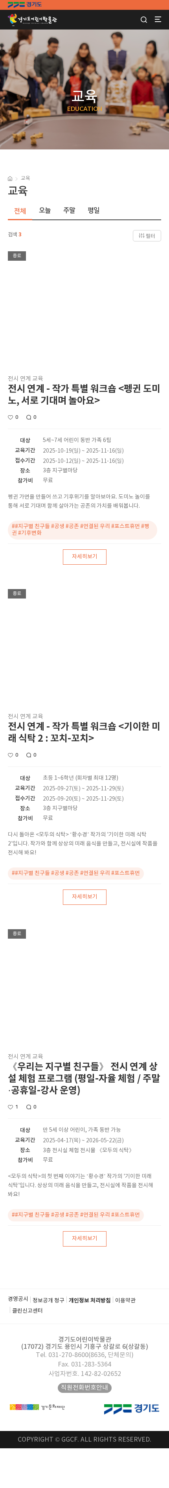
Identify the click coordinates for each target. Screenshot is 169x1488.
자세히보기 (84, 557)
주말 (69, 210)
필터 (150, 236)
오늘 (45, 210)
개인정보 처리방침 (90, 1301)
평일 (93, 210)
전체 (20, 211)
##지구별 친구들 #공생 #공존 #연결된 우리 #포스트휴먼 (76, 873)
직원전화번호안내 (84, 1387)
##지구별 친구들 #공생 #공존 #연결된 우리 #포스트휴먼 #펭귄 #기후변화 (80, 529)
